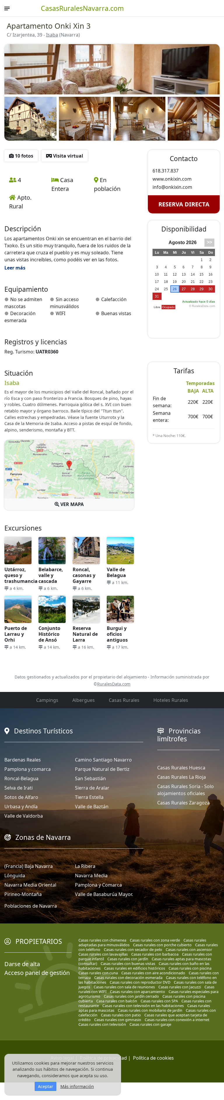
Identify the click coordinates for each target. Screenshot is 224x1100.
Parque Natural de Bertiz (102, 769)
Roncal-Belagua (21, 778)
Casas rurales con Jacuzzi (179, 987)
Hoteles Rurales (170, 700)
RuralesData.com (113, 684)
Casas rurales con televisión (102, 1024)
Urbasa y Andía (21, 806)
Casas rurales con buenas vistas (128, 963)
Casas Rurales (124, 700)
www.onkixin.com (172, 179)
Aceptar (45, 1086)
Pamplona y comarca (27, 769)
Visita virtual (67, 156)
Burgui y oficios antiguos (117, 634)
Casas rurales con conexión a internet (177, 1019)
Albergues (83, 700)
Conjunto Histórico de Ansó (49, 634)
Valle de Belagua (116, 572)
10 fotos (23, 156)
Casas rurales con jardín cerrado (131, 996)
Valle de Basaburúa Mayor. (104, 894)
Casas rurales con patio (121, 1015)
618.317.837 (165, 170)
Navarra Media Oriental (30, 885)
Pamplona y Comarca (98, 885)
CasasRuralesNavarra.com (82, 8)
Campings (47, 700)
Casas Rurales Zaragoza (183, 802)
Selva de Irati (18, 788)
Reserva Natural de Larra (85, 634)
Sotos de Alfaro (21, 797)
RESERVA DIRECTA (183, 204)
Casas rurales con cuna (98, 972)
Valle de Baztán (91, 806)
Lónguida (14, 875)
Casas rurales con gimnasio (117, 1019)
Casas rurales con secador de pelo (133, 949)
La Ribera (85, 866)
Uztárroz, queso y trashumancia (21, 575)
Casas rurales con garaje (150, 1024)
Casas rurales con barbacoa (154, 954)
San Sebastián (90, 778)
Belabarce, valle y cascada (50, 575)
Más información (77, 1086)
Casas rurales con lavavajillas (103, 954)
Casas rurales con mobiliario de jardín (150, 1010)
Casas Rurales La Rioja (181, 777)
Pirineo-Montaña (23, 894)
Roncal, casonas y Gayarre (84, 575)
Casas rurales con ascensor (189, 949)
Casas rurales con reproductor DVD (140, 982)
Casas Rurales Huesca (181, 767)
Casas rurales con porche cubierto (162, 944)
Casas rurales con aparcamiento (137, 991)
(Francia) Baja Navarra (28, 866)
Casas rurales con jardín (127, 958)
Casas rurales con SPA (159, 1001)
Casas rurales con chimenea (102, 940)
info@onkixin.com (172, 187)
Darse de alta (22, 964)
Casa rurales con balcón (116, 1001)
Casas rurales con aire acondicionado (153, 972)
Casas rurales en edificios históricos (134, 968)
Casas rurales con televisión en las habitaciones (143, 1005)
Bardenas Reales (22, 760)
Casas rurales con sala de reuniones (124, 987)
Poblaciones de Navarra (30, 906)
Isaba (52, 35)
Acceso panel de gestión (37, 973)
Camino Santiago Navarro (103, 760)
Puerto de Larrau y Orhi (15, 634)
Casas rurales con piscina (190, 968)
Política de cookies (153, 1058)
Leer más (14, 268)
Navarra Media (91, 875)
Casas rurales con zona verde (155, 940)
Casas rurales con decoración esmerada (128, 977)
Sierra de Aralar (92, 788)
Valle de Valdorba (23, 816)
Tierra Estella (89, 797)
